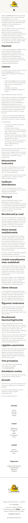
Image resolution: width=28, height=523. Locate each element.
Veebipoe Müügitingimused (14, 466)
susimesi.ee (10, 15)
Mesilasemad (14, 428)
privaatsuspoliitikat (9, 368)
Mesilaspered (14, 430)
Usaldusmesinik (14, 451)
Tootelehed (14, 471)
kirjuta (18, 509)
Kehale (14, 433)
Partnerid (14, 413)
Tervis (14, 453)
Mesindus (14, 449)
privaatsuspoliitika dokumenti (12, 42)
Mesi (14, 431)
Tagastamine (14, 469)
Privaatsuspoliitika (14, 467)
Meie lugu (14, 412)
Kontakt (14, 415)
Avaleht (14, 410)
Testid (14, 437)
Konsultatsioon (14, 435)
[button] (14, 10)
